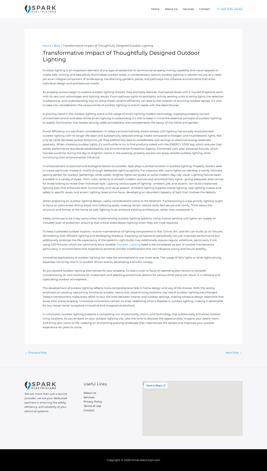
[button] (229, 9)
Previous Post (36, 352)
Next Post (234, 352)
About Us (171, 9)
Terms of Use (92, 406)
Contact (204, 9)
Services (188, 9)
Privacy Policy (93, 401)
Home (155, 9)
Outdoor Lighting (128, 244)
